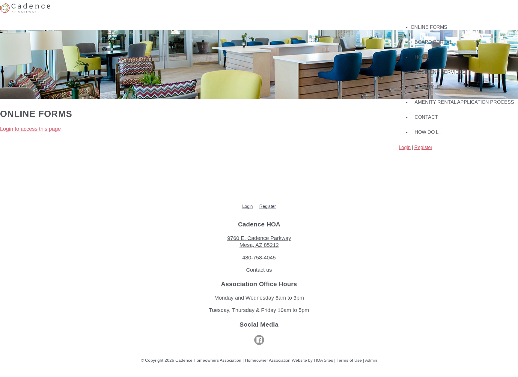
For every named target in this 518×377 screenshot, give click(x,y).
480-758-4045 (259, 258)
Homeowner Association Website (276, 360)
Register (423, 147)
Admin (371, 360)
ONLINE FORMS (429, 27)
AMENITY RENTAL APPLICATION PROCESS (464, 102)
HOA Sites (323, 360)
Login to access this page (30, 129)
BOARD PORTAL (433, 42)
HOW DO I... (428, 132)
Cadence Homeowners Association (208, 360)
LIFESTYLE (427, 87)
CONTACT (426, 117)
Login (405, 147)
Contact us (259, 270)
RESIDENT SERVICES (440, 72)
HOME (422, 57)
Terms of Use (349, 360)
